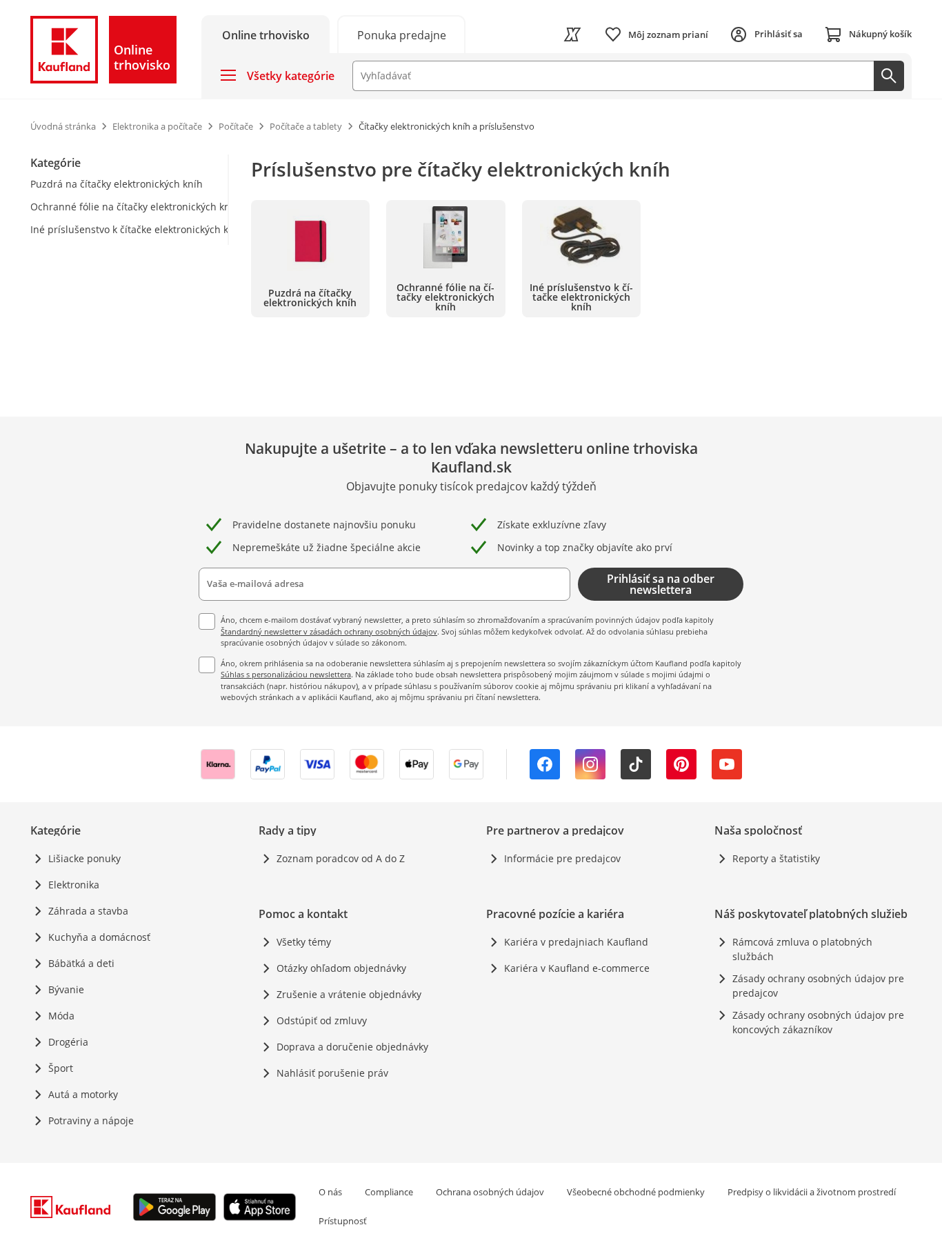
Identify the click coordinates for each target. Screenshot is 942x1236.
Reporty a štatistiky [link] (776, 858)
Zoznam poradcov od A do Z (341, 858)
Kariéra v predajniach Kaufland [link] (576, 941)
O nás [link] (330, 1192)
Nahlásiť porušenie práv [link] (332, 1072)
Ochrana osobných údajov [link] (490, 1192)
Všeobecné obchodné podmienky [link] (636, 1192)
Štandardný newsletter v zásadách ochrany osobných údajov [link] (329, 631)
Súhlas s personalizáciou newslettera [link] (286, 674)
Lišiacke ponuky (84, 858)
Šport (60, 1068)
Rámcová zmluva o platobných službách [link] (802, 949)
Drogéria (68, 1041)
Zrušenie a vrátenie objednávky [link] (349, 994)
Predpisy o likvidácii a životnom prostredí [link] (812, 1192)
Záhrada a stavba (88, 910)
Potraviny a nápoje (91, 1120)
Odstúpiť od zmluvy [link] (322, 1020)
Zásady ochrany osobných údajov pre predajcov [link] (818, 985)
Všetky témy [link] (304, 941)
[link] (401, 34)
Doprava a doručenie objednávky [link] (352, 1046)
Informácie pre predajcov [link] (562, 858)
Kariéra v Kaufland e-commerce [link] (577, 968)
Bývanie (66, 989)
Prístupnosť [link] (343, 1221)
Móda (61, 1015)
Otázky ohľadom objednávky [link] (341, 968)
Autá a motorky (83, 1094)
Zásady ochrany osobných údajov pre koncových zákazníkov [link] (818, 1022)
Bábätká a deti (81, 963)
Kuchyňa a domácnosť (99, 937)
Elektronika (73, 884)
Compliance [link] (389, 1192)
